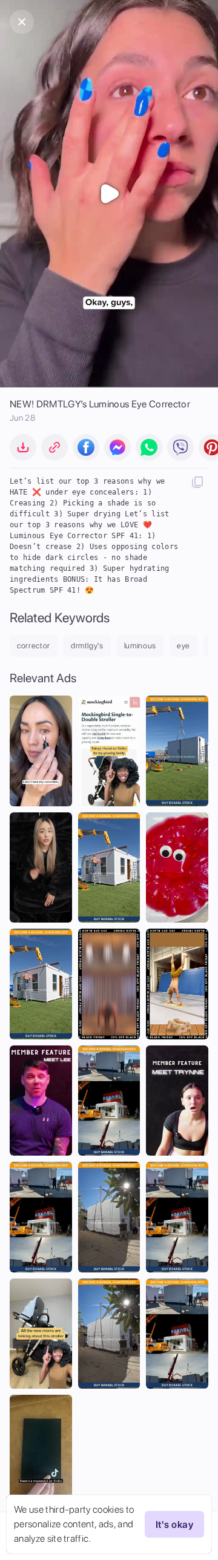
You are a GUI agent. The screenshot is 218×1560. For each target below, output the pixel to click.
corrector (33, 645)
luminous (140, 645)
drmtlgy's (87, 645)
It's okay (174, 1524)
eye (183, 645)
